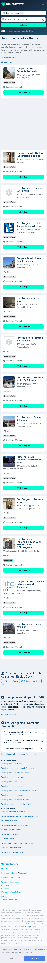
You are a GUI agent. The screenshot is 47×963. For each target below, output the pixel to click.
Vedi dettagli (22, 92)
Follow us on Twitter (9, 873)
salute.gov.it (29, 927)
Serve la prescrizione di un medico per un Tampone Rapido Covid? (20, 733)
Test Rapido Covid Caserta (12, 786)
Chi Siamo (5, 885)
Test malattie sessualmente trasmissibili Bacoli (20, 816)
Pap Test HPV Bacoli (9, 821)
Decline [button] (13, 958)
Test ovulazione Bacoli (10, 834)
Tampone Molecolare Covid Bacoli (15, 812)
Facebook (23, 873)
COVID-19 (5, 681)
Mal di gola (36, 681)
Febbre (4, 684)
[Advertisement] (23, 124)
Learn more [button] (29, 953)
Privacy (4, 896)
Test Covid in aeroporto (10, 882)
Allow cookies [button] (34, 958)
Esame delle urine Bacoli (11, 830)
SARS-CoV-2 (25, 681)
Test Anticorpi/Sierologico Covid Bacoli (17, 843)
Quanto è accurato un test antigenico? (19, 749)
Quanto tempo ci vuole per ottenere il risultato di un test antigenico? (22, 741)
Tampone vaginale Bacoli (11, 848)
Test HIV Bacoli (7, 839)
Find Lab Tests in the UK (11, 878)
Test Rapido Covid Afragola (12, 795)
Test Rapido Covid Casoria (11, 782)
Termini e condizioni (9, 900)
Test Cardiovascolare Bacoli (12, 852)
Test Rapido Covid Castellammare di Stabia (18, 791)
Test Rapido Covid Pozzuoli (12, 777)
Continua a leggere (8, 714)
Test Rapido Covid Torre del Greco (15, 773)
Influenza (15, 681)
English (6, 868)
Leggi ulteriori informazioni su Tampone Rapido (20, 754)
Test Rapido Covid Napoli (11, 764)
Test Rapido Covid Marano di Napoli (15, 800)
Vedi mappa (8, 62)
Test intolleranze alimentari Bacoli (14, 825)
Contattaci (5, 889)
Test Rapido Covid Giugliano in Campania (17, 768)
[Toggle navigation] (43, 4)
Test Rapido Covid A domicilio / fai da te (17, 804)
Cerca (24, 25)
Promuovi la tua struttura (11, 892)
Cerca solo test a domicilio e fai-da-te (19, 31)
